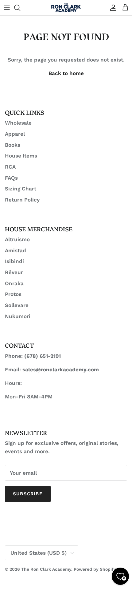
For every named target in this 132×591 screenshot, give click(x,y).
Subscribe (28, 494)
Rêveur (14, 272)
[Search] (20, 7)
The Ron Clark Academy (46, 569)
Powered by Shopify (95, 569)
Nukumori (17, 316)
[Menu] (7, 7)
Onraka (14, 283)
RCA (10, 167)
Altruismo (17, 239)
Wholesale (18, 123)
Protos (13, 294)
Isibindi (14, 261)
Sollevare (17, 305)
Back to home (66, 73)
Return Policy (22, 200)
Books (12, 145)
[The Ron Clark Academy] (66, 7)
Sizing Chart (20, 189)
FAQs (11, 178)
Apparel (15, 134)
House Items (21, 156)
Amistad (15, 250)
